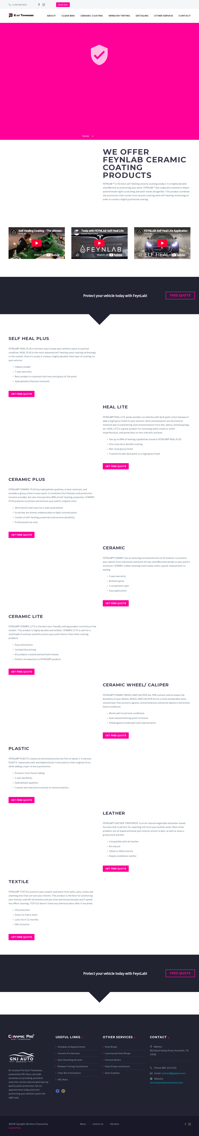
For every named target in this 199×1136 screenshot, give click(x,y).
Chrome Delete (113, 1059)
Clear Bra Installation (69, 1072)
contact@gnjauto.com (173, 1073)
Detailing (142, 15)
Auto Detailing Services (70, 1059)
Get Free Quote (21, 394)
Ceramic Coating (91, 15)
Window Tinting (119, 15)
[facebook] (39, 4)
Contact (184, 15)
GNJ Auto (26, 1074)
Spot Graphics (112, 1072)
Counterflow (15, 1127)
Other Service (163, 15)
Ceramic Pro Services (69, 1053)
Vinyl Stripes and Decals (117, 1066)
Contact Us (98, 1124)
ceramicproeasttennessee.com (166, 1082)
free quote (180, 295)
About (51, 15)
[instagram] (43, 4)
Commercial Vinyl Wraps (118, 1053)
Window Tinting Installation (73, 1066)
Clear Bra (68, 15)
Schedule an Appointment (71, 1046)
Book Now (63, 4)
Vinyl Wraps (111, 1046)
